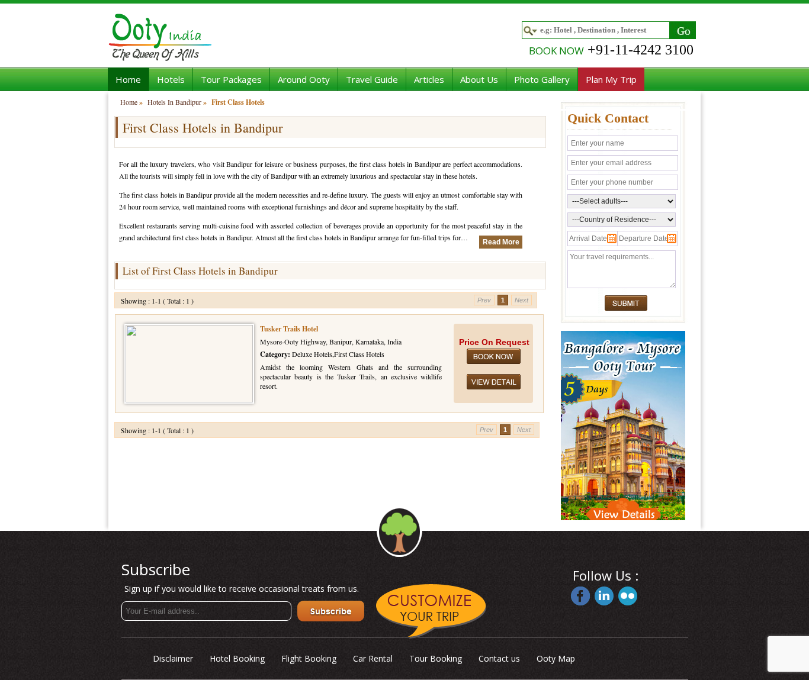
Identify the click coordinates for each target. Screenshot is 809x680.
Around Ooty (304, 79)
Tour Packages (231, 79)
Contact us (499, 658)
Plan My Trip (611, 79)
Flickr (627, 595)
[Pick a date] (590, 240)
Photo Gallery (542, 79)
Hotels (171, 79)
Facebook (580, 595)
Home (128, 79)
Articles (429, 79)
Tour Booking (435, 658)
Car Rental (373, 658)
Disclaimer (173, 658)
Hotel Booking (237, 658)
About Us (479, 79)
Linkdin (604, 595)
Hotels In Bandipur (174, 102)
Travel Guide (372, 79)
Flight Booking (308, 658)
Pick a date (612, 238)
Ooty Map (556, 658)
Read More (501, 242)
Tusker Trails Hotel (289, 329)
